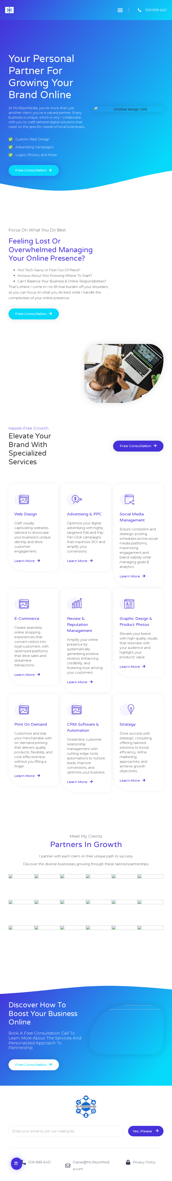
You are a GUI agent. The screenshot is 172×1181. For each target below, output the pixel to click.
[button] (120, 10)
